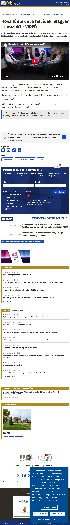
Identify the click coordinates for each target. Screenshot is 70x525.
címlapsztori (7, 159)
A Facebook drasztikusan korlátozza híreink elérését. (23, 173)
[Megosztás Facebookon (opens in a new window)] (8, 150)
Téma (9, 218)
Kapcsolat (20, 482)
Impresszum (7, 482)
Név (4, 182)
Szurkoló (50, 466)
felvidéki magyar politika (25, 159)
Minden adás (7, 301)
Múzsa (38, 466)
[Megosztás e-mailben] (3, 150)
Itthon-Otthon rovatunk (13, 437)
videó (41, 159)
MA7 (18, 466)
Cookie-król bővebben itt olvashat (49, 519)
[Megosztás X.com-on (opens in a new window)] (19, 150)
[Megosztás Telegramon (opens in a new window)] (14, 150)
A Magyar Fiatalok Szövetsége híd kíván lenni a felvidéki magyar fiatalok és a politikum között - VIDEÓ (45, 225)
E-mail (37, 182)
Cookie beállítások (49, 507)
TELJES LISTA (8, 376)
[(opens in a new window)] (18, 475)
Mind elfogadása (57, 514)
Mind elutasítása (40, 514)
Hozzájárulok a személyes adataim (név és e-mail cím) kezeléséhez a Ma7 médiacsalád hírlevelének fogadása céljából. (14, 200)
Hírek (27, 466)
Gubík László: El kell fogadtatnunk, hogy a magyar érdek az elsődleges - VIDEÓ (43, 234)
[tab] (6, 310)
